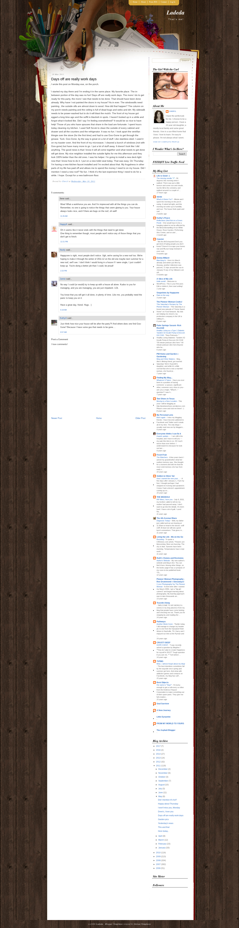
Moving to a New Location (167, 401)
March (161, 840)
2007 (158, 864)
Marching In (161, 260)
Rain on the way (163, 295)
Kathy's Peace (163, 218)
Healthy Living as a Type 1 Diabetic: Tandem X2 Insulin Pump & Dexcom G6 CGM (171, 333)
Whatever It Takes (164, 380)
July (160, 788)
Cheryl (172, 111)
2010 (158, 852)
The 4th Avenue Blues (167, 518)
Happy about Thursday (168, 804)
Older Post (140, 418)
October (162, 777)
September (163, 781)
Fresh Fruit (162, 455)
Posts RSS (153, 2)
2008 (158, 860)
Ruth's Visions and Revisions (170, 558)
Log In (172, 2)
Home (135, 2)
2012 (158, 762)
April (160, 836)
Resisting (160, 539)
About (143, 2)
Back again (161, 417)
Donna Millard (163, 258)
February (162, 844)
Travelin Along (163, 603)
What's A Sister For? (165, 199)
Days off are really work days (170, 815)
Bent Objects (163, 682)
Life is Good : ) (163, 176)
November (163, 773)
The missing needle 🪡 (166, 178)
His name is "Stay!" (164, 685)
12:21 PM (64, 242)
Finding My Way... (164, 378)
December (163, 769)
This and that (163, 827)
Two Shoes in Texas (166, 399)
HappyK (63, 224)
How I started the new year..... (169, 478)
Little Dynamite (164, 717)
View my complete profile (166, 142)
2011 (158, 766)
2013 (158, 758)
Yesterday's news (165, 823)
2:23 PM (63, 271)
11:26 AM (63, 216)
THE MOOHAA (163, 497)
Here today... (163, 831)
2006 (158, 868)
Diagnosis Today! (164, 521)
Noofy (62, 250)
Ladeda (176, 12)
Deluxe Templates (142, 924)
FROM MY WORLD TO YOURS (170, 723)
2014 (158, 754)
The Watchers (162, 457)
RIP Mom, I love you (165, 499)
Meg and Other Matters (166, 359)
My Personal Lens (165, 415)
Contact (164, 2)
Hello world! (161, 281)
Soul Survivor (163, 704)
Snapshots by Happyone (168, 293)
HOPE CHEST (163, 645)
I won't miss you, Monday (169, 808)
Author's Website (163, 561)
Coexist (160, 239)
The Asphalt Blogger (166, 730)
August (161, 785)
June (160, 792)
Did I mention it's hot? (167, 800)
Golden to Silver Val (165, 476)
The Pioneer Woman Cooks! (169, 302)
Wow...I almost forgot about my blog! (171, 664)
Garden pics (163, 819)
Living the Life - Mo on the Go (170, 537)
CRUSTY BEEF (163, 642)
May (160, 796)
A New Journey (164, 710)
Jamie (63, 279)
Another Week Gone (165, 624)
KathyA (63, 318)
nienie (159, 197)
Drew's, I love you (165, 811)
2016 (158, 750)
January (162, 848)
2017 (158, 746)
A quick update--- (164, 436)
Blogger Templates (114, 924)
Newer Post (56, 418)
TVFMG (160, 661)
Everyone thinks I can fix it (169, 434)
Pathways (161, 621)
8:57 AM (63, 332)
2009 (158, 856)
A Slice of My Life (165, 279)
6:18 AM (63, 310)
